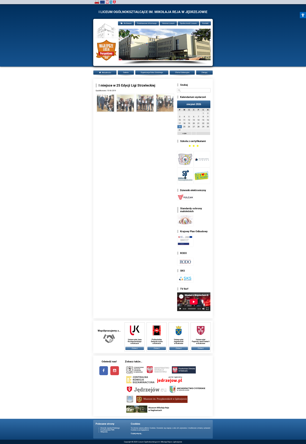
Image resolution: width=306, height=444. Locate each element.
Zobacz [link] (135, 348)
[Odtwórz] (180, 309)
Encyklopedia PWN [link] (107, 430)
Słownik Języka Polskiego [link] (110, 428)
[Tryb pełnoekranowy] (207, 309)
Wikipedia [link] (104, 432)
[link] (303, 15)
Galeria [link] (125, 72)
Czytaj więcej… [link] (136, 433)
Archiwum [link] (128, 23)
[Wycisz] (203, 309)
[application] (193, 301)
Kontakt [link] (205, 23)
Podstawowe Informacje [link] (147, 23)
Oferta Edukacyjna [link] (182, 72)
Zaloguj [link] (204, 72)
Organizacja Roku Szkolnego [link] (152, 72)
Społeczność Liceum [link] (188, 23)
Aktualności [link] (106, 72)
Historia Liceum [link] (168, 23)
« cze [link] (184, 133)
